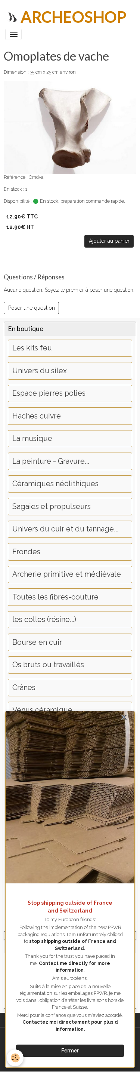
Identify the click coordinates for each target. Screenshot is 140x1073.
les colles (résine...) (44, 619)
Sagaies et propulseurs (51, 506)
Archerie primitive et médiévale (66, 574)
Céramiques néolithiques (55, 483)
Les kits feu (32, 348)
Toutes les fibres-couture (55, 597)
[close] (124, 717)
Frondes (26, 552)
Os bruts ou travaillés (48, 664)
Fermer (70, 1051)
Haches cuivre (36, 416)
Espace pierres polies (48, 393)
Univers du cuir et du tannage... (65, 529)
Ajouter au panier (109, 241)
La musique (32, 438)
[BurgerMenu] (13, 34)
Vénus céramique (42, 710)
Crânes (23, 687)
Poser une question (31, 308)
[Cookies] (15, 1057)
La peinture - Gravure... (50, 461)
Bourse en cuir (37, 642)
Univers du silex (39, 371)
